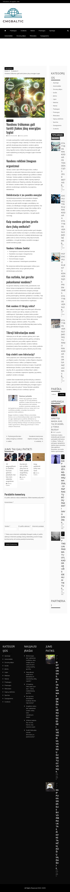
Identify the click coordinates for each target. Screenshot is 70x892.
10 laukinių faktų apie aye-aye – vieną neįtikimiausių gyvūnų (31, 688)
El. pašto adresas (24, 526)
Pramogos (42, 31)
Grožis (55, 92)
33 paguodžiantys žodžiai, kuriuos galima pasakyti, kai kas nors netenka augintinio (11, 472)
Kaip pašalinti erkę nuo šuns (37, 467)
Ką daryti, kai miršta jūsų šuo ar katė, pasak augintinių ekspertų (24, 469)
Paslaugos (13, 31)
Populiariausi (57, 135)
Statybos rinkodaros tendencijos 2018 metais (63, 163)
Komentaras (9, 502)
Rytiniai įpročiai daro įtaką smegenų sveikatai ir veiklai (14, 438)
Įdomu (55, 96)
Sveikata (23, 31)
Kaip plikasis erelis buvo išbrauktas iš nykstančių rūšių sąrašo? (31, 676)
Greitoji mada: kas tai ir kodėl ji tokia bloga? (57, 424)
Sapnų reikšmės (58, 119)
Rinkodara (33, 36)
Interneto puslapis (38, 526)
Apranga (52, 31)
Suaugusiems (44, 36)
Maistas (55, 102)
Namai (32, 31)
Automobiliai (8, 36)
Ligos (54, 99)
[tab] (57, 134)
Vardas (7, 526)
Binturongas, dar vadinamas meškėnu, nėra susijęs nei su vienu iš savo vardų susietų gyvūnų (31, 662)
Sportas (55, 122)
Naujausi (55, 138)
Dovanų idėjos (21, 36)
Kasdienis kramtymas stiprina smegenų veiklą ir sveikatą (35, 438)
